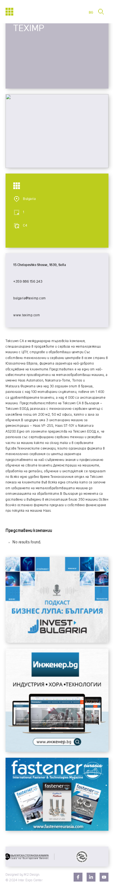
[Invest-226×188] (57, 641)
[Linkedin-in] (91, 877)
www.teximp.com (26, 315)
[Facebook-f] (78, 877)
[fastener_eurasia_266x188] (57, 829)
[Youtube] (104, 877)
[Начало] (9, 12)
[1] (57, 750)
